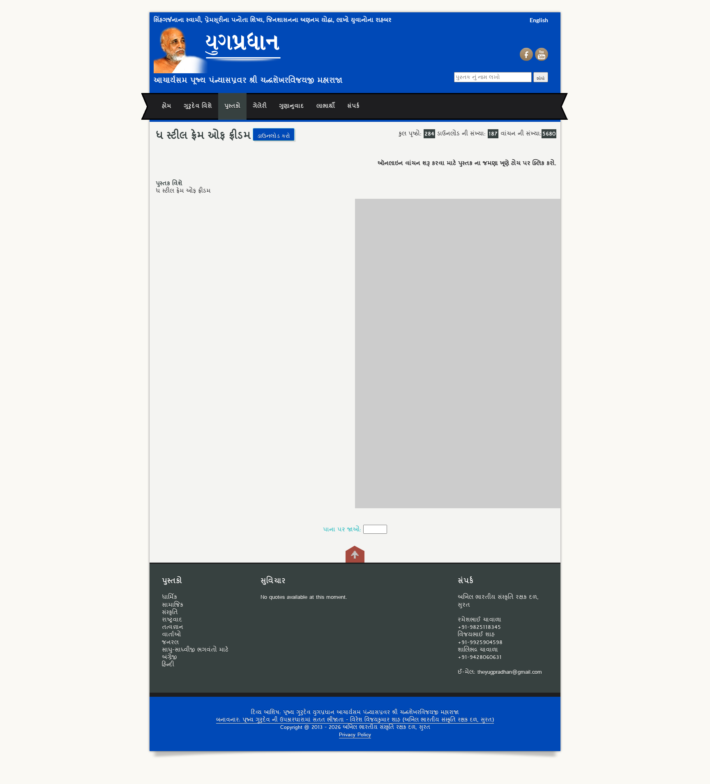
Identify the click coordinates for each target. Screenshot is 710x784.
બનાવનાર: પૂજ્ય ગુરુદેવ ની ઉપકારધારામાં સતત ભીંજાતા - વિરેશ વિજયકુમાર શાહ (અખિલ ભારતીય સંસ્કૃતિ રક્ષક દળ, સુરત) (355, 720)
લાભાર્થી (325, 106)
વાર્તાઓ (171, 634)
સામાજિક (172, 605)
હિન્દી (168, 664)
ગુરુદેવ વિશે (198, 106)
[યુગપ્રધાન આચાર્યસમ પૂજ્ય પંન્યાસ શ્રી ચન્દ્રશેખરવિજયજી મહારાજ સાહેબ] (271, 48)
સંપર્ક (353, 106)
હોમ (166, 106)
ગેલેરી (260, 106)
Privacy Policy (355, 734)
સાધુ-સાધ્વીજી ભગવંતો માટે (195, 649)
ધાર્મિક (169, 597)
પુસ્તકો (232, 106)
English (539, 19)
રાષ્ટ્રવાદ (172, 619)
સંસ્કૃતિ (170, 612)
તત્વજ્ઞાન (172, 627)
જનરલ (170, 642)
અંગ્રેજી (169, 657)
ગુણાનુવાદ (291, 106)
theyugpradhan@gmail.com (509, 672)
